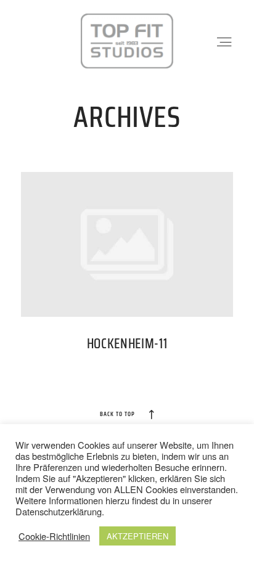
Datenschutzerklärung (58, 511)
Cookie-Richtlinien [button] (54, 536)
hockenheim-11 (127, 269)
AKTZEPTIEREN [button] (137, 536)
